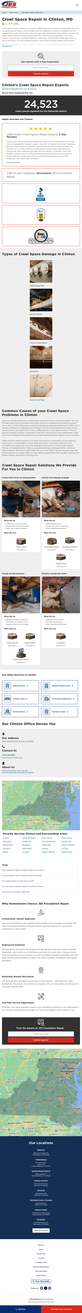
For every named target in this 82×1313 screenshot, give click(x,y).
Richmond (41, 1190)
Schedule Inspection (41, 73)
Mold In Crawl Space (38, 343)
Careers (41, 1249)
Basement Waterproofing (41, 1267)
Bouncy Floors (36, 314)
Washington (8, 845)
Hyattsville (26, 841)
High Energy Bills (37, 286)
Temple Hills (66, 841)
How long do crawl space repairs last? (16, 892)
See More (6, 46)
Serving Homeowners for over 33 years (18, 89)
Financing (41, 1258)
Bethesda (26, 845)
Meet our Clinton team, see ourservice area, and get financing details (18, 771)
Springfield (27, 848)
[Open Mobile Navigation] (77, 5)
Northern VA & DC (41, 1181)
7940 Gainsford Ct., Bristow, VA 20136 (18, 741)
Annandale (46, 845)
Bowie (5, 852)
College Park (66, 852)
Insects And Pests (37, 400)
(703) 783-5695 (8, 755)
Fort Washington (49, 841)
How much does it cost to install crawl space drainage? (22, 875)
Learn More (20, 550)
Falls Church (47, 838)
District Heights (67, 845)
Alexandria (7, 841)
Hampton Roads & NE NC (41, 1171)
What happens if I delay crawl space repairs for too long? (23, 870)
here (21, 758)
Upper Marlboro (29, 838)
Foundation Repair (41, 1262)
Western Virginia (41, 1210)
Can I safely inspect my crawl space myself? (18, 881)
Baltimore (41, 1150)
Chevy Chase (66, 838)
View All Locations (41, 1230)
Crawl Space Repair (41, 1271)
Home (4, 12)
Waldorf (25, 852)
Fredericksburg (41, 1159)
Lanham (45, 848)
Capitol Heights (48, 852)
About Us (41, 1245)
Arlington (7, 848)
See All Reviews (13, 162)
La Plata (64, 848)
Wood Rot (34, 371)
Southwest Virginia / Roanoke (41, 1200)
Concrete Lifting (41, 1275)
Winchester (41, 1219)
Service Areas (13, 12)
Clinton (6, 838)
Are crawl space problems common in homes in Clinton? (22, 886)
